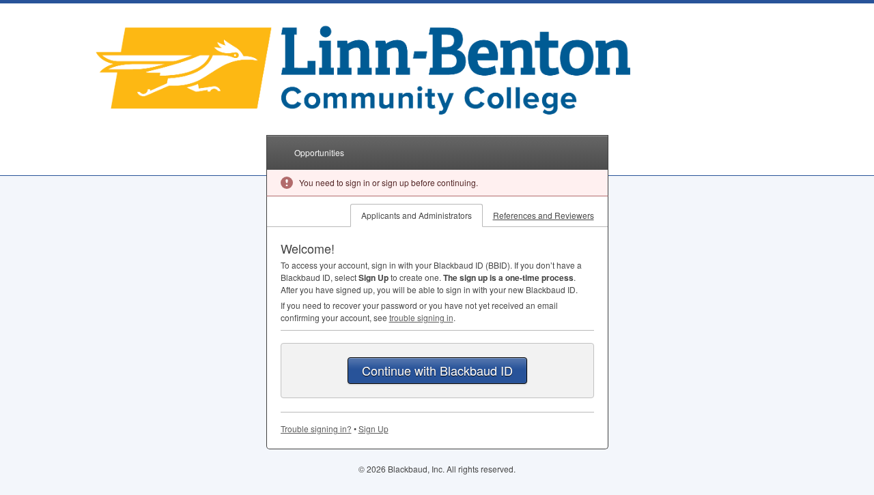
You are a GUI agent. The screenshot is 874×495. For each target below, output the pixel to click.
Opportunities (319, 152)
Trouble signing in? (316, 428)
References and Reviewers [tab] (543, 215)
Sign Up (373, 428)
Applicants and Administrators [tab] (416, 215)
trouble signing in (421, 317)
